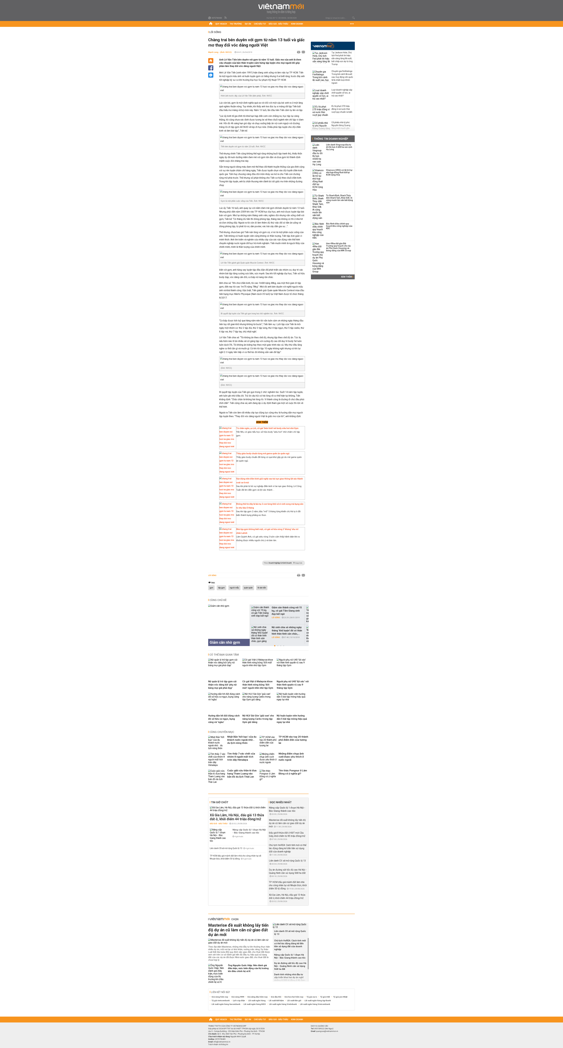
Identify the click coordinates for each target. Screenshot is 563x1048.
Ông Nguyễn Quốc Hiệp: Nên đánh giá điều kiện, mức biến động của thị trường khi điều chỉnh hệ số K (248, 968)
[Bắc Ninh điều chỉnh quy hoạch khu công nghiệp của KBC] (318, 230)
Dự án (248, 24)
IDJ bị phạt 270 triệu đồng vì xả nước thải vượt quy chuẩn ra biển (341, 109)
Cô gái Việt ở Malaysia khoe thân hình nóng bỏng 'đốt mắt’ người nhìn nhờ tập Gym (257, 684)
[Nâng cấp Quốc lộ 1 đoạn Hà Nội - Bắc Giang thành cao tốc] (218, 835)
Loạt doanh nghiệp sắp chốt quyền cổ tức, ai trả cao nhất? (341, 93)
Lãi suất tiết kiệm (276, 1000)
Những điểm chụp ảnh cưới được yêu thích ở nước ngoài (291, 756)
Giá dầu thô (276, 997)
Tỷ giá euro (312, 997)
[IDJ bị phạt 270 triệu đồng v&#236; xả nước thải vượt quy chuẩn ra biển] (321, 111)
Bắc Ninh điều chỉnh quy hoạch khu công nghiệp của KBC (339, 226)
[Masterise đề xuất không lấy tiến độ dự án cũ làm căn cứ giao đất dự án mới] (239, 941)
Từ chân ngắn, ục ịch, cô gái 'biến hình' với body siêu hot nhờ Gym (267, 428)
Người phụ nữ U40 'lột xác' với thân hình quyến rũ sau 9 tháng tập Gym (293, 684)
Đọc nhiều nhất (281, 802)
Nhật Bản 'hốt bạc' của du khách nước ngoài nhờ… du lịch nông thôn (241, 739)
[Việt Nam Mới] (281, 9)
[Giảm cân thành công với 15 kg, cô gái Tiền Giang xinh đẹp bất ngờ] (260, 611)
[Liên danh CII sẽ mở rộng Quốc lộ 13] (291, 926)
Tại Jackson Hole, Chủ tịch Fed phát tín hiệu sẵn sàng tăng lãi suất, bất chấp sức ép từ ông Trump (342, 58)
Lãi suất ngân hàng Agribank (318, 1000)
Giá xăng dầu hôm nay (257, 997)
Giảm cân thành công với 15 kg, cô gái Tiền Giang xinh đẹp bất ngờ (287, 610)
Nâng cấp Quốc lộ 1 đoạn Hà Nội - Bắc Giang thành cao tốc (249, 831)
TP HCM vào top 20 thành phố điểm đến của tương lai (293, 739)
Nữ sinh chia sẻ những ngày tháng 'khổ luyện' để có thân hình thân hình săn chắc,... (287, 630)
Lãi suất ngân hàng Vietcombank (315, 1004)
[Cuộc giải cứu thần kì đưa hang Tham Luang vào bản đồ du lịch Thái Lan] (217, 776)
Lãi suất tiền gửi (294, 1000)
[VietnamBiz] (323, 45)
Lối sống (215, 32)
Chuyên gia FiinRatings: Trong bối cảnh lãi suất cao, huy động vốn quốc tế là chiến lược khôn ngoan (342, 77)
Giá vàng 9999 (237, 997)
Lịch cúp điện (239, 1000)
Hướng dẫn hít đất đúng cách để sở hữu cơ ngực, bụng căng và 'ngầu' (224, 719)
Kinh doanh (297, 24)
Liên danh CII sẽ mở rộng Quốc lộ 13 (226, 848)
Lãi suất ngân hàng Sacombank (226, 1004)
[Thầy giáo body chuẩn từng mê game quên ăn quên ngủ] (227, 472)
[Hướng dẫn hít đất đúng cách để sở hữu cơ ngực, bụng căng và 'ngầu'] (224, 699)
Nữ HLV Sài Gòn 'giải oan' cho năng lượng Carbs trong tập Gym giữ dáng (258, 719)
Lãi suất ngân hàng (257, 1000)
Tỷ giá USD (325, 997)
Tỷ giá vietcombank (221, 1000)
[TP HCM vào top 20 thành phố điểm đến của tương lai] (268, 743)
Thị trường (236, 24)
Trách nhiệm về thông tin (218, 1044)
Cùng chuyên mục (221, 731)
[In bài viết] (298, 52)
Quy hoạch (221, 24)
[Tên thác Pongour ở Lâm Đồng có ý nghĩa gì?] (268, 776)
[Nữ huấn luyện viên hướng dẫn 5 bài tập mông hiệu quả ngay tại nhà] (293, 699)
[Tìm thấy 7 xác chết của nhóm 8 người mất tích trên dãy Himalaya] (217, 760)
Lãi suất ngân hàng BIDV (255, 1004)
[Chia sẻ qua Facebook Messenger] (210, 75)
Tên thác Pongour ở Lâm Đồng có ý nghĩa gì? (293, 772)
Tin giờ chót (219, 802)
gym (211, 588)
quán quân (248, 588)
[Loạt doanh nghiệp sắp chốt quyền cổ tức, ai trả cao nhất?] (321, 95)
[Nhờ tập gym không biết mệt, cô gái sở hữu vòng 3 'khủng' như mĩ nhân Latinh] (227, 547)
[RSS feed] (225, 17)
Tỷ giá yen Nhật (340, 997)
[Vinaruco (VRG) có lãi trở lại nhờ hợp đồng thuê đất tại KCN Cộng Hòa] (318, 180)
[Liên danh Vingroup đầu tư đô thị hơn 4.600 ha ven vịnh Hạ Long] (318, 155)
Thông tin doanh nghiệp (331, 138)
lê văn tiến (262, 588)
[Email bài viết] (302, 52)
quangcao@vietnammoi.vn (327, 1031)
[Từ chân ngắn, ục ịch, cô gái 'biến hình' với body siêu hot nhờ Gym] (227, 446)
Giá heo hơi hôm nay (293, 997)
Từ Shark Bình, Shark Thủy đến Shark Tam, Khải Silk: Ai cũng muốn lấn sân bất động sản (339, 199)
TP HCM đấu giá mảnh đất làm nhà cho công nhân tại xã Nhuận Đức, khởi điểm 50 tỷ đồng (288, 885)
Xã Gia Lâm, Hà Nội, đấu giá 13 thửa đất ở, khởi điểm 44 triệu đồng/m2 (237, 817)
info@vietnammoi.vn (221, 1042)
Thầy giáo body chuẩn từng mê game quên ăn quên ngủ (262, 453)
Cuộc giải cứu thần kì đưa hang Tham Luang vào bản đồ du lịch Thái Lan (241, 773)
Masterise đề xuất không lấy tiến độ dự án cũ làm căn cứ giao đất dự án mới (287, 823)
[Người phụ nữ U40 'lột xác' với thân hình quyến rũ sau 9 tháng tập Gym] (293, 665)
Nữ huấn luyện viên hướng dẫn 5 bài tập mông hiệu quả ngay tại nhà (292, 719)
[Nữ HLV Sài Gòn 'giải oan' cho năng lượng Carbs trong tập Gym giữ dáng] (258, 699)
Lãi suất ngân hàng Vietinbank (283, 1004)
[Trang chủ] (211, 24)
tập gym (221, 588)
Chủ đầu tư (260, 24)
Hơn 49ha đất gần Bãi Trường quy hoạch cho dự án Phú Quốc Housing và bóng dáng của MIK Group (338, 247)
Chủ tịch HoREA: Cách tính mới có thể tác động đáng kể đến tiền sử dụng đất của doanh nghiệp (287, 848)
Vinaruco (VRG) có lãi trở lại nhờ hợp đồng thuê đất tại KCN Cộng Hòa (339, 172)
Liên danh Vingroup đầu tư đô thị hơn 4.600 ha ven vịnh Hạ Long (339, 147)
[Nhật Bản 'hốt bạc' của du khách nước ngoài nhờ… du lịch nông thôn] (217, 743)
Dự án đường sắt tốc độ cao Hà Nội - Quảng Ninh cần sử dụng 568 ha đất (290, 966)
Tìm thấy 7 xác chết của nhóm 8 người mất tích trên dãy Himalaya (241, 756)
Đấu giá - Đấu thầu (278, 24)
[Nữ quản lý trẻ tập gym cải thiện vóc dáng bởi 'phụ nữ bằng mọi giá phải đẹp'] (224, 665)
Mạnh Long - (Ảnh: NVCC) (220, 52)
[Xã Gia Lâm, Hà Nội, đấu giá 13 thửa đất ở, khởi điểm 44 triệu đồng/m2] (238, 809)
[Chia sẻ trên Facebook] (210, 67)
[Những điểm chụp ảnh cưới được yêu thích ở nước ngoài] (268, 760)
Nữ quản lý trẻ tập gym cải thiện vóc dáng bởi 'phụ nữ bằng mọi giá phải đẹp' (222, 684)
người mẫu (234, 588)
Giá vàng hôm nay (220, 997)
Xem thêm (346, 277)
